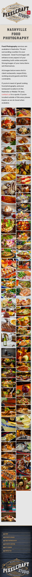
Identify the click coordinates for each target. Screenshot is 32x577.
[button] (28, 12)
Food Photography (12, 548)
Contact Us (9, 559)
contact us (6, 101)
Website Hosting (11, 552)
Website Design (11, 544)
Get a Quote (9, 556)
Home (7, 541)
